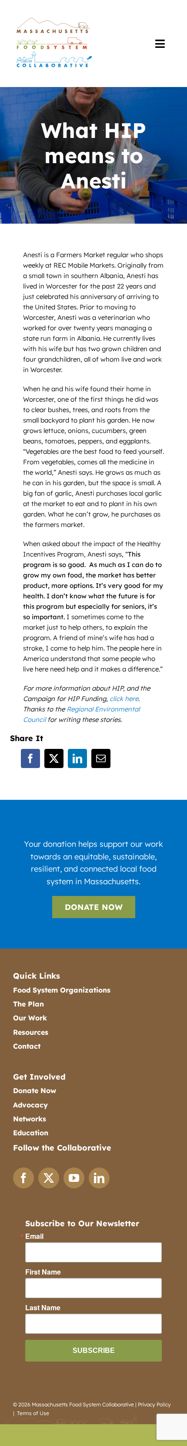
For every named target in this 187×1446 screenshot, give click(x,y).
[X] (54, 758)
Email (34, 1236)
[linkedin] (99, 1178)
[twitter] (48, 1178)
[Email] (101, 758)
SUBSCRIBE (94, 1350)
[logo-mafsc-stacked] (53, 18)
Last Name (42, 1307)
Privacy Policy (154, 1404)
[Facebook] (30, 758)
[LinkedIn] (77, 758)
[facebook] (23, 1178)
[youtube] (73, 1178)
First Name (43, 1271)
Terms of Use (33, 1413)
